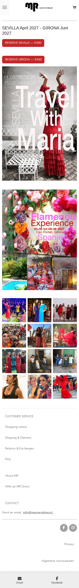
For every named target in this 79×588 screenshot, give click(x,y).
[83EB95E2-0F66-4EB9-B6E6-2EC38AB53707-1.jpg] (14, 310)
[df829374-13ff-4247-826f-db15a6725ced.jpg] (39, 335)
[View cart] (74, 7)
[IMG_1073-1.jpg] (39, 361)
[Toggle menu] (4, 7)
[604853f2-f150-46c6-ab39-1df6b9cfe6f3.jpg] (39, 310)
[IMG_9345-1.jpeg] (65, 386)
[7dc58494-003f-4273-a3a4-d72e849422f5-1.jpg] (14, 335)
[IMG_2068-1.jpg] (14, 361)
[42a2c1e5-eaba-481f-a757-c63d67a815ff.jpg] (65, 310)
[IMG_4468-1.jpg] (14, 386)
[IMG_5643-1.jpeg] (39, 386)
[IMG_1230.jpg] (65, 361)
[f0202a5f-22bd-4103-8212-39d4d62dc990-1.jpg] (65, 335)
